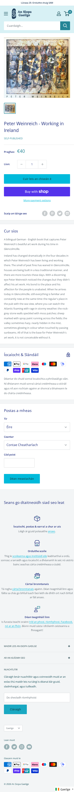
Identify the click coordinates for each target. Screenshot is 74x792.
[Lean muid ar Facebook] (6, 747)
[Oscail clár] (6, 13)
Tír (5, 418)
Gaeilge (10, 728)
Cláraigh (15, 709)
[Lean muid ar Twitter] (14, 747)
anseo (51, 531)
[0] (66, 13)
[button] (64, 789)
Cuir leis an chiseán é (37, 179)
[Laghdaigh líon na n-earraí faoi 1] (21, 164)
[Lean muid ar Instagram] (21, 747)
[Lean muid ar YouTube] (29, 747)
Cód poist (9, 454)
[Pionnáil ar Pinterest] (52, 213)
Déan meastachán (22, 479)
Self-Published (13, 138)
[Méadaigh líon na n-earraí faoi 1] (42, 164)
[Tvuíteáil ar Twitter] (60, 213)
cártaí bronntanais (23, 589)
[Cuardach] (65, 25)
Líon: (7, 164)
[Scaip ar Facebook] (45, 213)
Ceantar (9, 437)
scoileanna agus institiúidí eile (29, 556)
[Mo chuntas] (59, 13)
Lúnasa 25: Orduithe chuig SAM (37, 2)
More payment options (37, 200)
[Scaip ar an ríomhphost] (67, 213)
